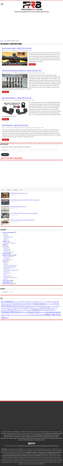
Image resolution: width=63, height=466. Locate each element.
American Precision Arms (7, 304)
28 (42, 127)
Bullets (5, 235)
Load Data (53, 308)
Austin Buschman (28, 304)
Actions (5, 262)
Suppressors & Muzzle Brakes (9, 277)
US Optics (31, 315)
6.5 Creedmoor (7, 301)
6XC (45, 301)
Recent (3, 189)
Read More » (32, 64)
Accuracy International (52, 302)
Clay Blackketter (34, 306)
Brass (5, 233)
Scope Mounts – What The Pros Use (15, 125)
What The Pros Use (25, 50)
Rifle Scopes (24, 72)
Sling (4, 274)
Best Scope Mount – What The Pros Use (16, 48)
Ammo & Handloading (8, 232)
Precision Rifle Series (10, 312)
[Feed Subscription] (62, 44)
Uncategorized (7, 282)
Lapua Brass (36, 308)
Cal (3, 50)
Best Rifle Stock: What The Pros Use (18, 206)
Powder (5, 238)
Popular (8, 189)
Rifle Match (42, 312)
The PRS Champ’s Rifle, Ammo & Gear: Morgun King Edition (24, 213)
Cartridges (6, 268)
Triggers (5, 278)
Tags (21, 189)
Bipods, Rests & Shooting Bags (10, 265)
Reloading (25, 312)
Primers (5, 239)
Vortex (42, 315)
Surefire (12, 315)
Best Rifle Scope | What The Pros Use (19, 193)
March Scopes (12, 310)
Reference (5, 253)
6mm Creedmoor (26, 302)
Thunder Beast (24, 315)
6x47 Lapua (41, 301)
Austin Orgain (39, 304)
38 (33, 100)
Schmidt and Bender (53, 312)
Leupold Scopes (44, 308)
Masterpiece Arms (21, 310)
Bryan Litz (10, 306)
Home (1, 40)
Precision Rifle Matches (48, 310)
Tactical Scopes (17, 315)
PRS (21, 312)
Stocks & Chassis (7, 275)
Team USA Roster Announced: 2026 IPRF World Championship (24, 200)
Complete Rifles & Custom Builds (10, 270)
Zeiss (7, 318)
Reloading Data (34, 312)
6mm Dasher (35, 302)
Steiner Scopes (5, 315)
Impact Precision (18, 308)
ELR (17, 72)
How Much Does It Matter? (9, 242)
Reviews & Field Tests (8, 255)
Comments (15, 189)
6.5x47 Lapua (17, 301)
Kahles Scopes (28, 308)
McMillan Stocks (28, 310)
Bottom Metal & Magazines (9, 267)
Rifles (4, 261)
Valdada (37, 315)
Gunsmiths (6, 271)
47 (44, 72)
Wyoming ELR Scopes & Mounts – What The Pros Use (21, 70)
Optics (19, 72)
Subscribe (5, 154)
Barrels (5, 264)
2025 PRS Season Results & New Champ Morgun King (22, 220)
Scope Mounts (17, 50)
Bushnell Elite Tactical (23, 306)
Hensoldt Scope (42, 306)
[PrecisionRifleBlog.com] (31, 6)
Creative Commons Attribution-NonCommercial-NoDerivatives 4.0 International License (38, 445)
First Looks (6, 258)
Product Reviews (7, 259)
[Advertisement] (31, 26)
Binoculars (6, 247)
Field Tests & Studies (8, 256)
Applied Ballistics (18, 304)
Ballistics (5, 241)
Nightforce (36, 310)
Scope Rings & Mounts (27, 127)
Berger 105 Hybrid (49, 304)
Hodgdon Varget (50, 306)
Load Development (7, 236)
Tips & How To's (7, 280)
